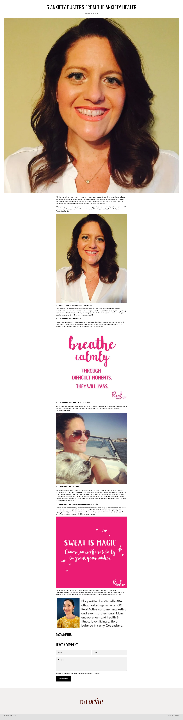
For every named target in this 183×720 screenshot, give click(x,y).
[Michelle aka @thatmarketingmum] (91, 613)
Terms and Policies (173, 715)
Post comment (63, 679)
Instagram (74, 592)
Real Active (12, 715)
